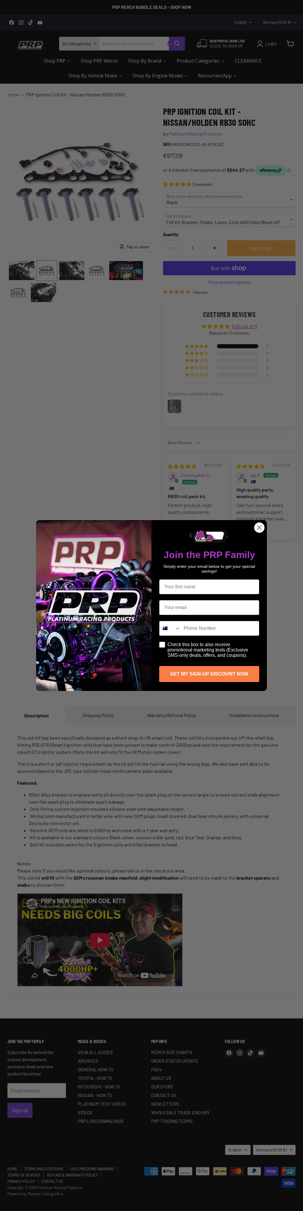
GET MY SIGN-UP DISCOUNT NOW (209, 673)
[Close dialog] (259, 527)
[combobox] (170, 628)
